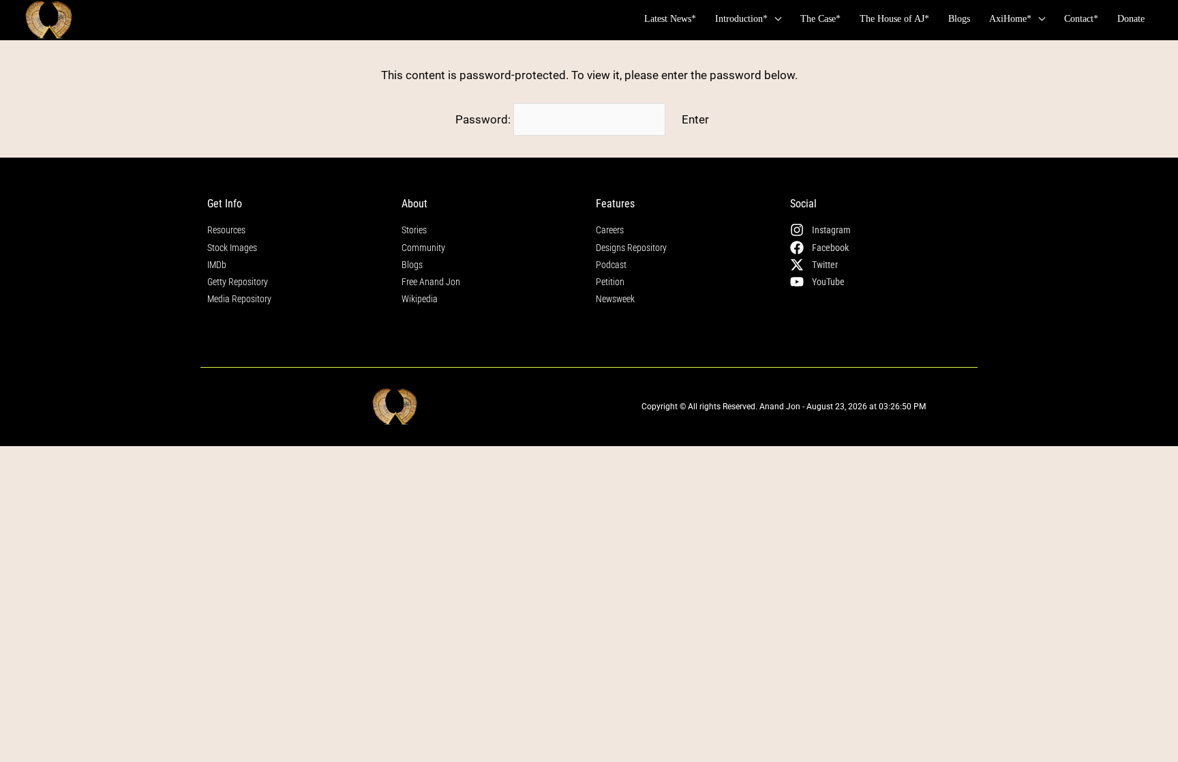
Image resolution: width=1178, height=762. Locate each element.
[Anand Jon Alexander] (49, 20)
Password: (484, 119)
